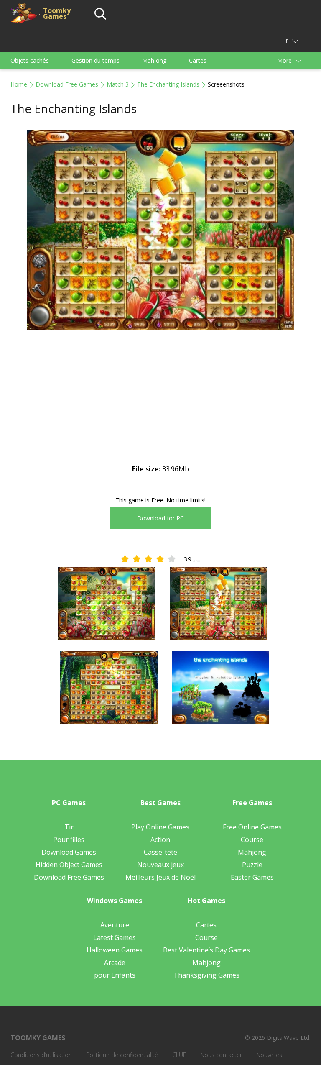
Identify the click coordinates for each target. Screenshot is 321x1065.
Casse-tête (160, 852)
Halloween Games (115, 950)
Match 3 (118, 84)
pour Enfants (114, 975)
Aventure (114, 924)
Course (252, 839)
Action (160, 839)
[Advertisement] (160, 404)
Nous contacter (221, 1055)
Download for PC (160, 518)
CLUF (179, 1055)
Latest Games (114, 937)
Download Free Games (67, 84)
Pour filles (68, 839)
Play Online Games (160, 827)
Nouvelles (269, 1055)
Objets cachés (29, 60)
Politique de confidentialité (122, 1055)
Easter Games (252, 877)
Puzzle (252, 864)
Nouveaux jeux (160, 864)
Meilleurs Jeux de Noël (160, 877)
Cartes (197, 60)
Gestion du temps (95, 60)
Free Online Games (252, 827)
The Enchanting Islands (168, 84)
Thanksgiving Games (206, 975)
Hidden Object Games (69, 864)
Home (18, 84)
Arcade (114, 962)
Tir (69, 827)
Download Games (68, 852)
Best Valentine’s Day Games (206, 950)
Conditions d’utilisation (41, 1055)
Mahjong (154, 60)
